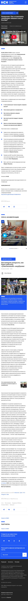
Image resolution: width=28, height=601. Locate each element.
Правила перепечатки (7, 592)
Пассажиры (8, 503)
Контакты (10, 562)
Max (8, 494)
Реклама (17, 562)
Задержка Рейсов (16, 503)
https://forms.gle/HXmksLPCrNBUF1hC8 (11, 194)
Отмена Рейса (5, 504)
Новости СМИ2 (5, 518)
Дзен (21, 492)
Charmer (9, 597)
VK (24, 492)
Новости (16, 492)
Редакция (3, 562)
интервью (3, 483)
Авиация (12, 504)
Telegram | (4, 494)
